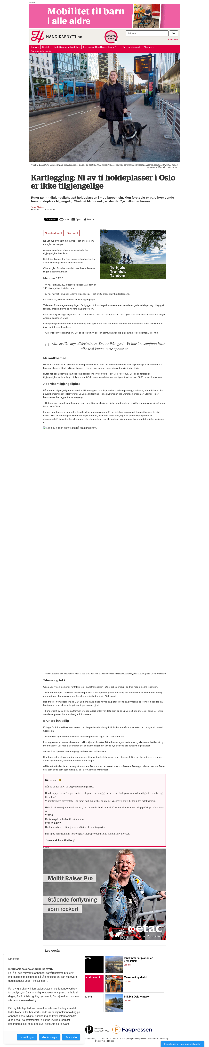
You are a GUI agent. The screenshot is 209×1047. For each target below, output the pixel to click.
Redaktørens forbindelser (67, 47)
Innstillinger (27, 1037)
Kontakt (46, 47)
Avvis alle (71, 1037)
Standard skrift (53, 233)
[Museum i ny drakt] (114, 991)
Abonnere (149, 47)
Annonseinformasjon (41, 51)
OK (173, 33)
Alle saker (173, 39)
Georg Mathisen (38, 207)
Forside (35, 47)
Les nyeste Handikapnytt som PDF (101, 47)
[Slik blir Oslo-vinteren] (114, 1011)
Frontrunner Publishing (158, 1039)
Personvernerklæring (104, 1041)
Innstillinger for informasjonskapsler (182, 1044)
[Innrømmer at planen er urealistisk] (114, 972)
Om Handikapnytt (131, 47)
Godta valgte (49, 1037)
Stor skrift (72, 233)
